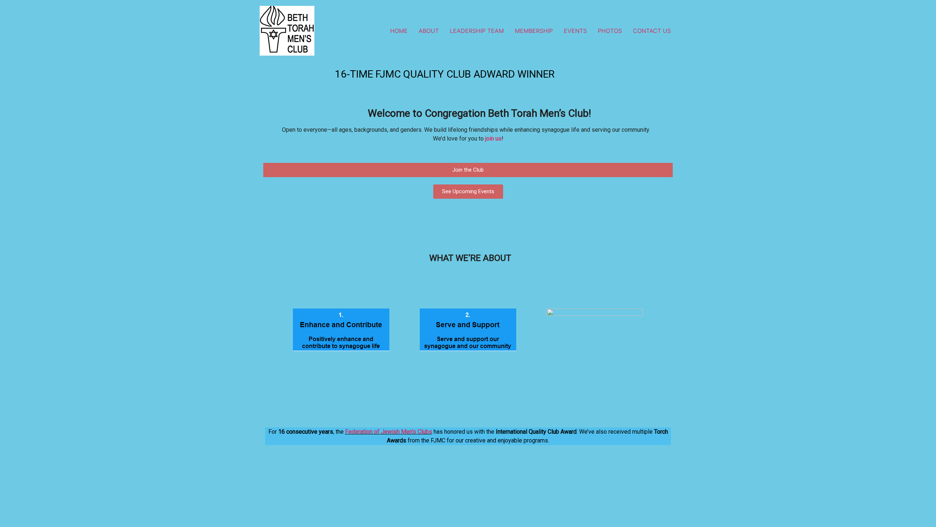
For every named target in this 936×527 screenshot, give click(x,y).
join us (493, 138)
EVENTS (575, 30)
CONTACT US (652, 30)
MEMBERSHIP (534, 30)
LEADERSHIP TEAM (477, 30)
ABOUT (429, 30)
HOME (399, 30)
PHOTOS (610, 30)
